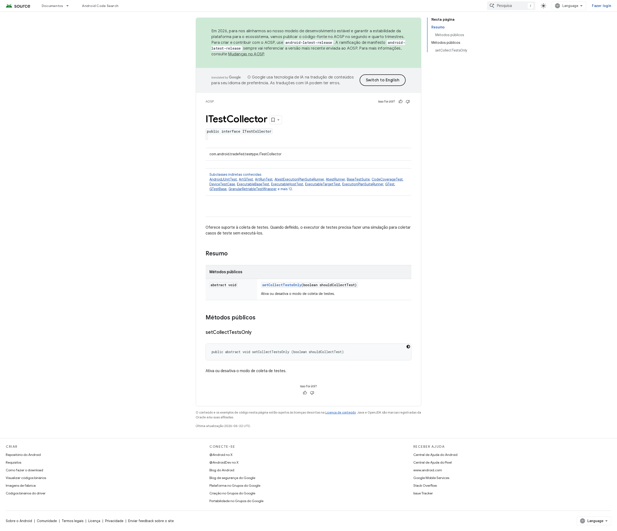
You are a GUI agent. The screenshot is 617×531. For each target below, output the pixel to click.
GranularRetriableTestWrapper (252, 189)
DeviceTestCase (222, 184)
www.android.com (427, 470)
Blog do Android (221, 470)
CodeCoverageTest (387, 179)
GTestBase (218, 189)
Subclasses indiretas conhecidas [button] (306, 181)
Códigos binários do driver (26, 493)
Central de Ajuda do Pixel (432, 462)
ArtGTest (246, 179)
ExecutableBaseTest (253, 184)
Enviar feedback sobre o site (151, 521)
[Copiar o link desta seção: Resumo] (232, 254)
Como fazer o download (24, 470)
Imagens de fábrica (21, 485)
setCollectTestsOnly (281, 285)
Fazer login (601, 6)
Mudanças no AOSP (246, 54)
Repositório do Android (23, 455)
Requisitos (13, 462)
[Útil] (400, 101)
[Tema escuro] (408, 347)
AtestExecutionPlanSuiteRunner (299, 179)
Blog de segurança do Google (232, 478)
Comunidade (47, 521)
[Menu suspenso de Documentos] (69, 6)
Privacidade (114, 521)
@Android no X (221, 455)
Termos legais (72, 521)
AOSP (210, 101)
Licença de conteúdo (340, 412)
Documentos (52, 6)
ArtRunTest (264, 179)
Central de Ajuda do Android (435, 455)
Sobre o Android (19, 521)
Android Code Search (100, 6)
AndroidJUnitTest (223, 179)
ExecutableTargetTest (322, 184)
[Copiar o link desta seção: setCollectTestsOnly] (256, 333)
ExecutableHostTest (287, 184)
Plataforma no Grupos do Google (234, 485)
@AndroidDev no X (224, 462)
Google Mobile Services (431, 478)
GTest (390, 184)
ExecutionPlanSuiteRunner (362, 184)
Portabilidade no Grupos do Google (236, 501)
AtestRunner (335, 179)
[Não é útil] (407, 101)
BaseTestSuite (358, 179)
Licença (94, 521)
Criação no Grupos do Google (232, 493)
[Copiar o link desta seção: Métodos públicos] (260, 318)
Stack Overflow (425, 485)
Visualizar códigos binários (26, 478)
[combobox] (511, 5)
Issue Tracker (423, 493)
